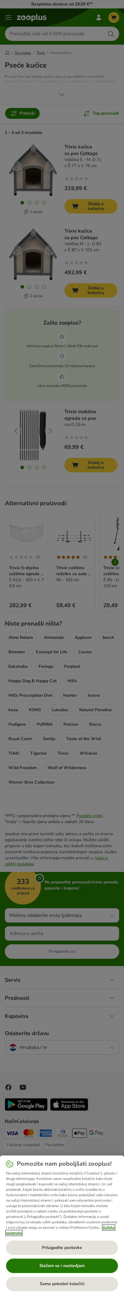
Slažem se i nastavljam (62, 1266)
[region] (62, 1225)
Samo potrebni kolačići (62, 1284)
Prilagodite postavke (62, 1247)
